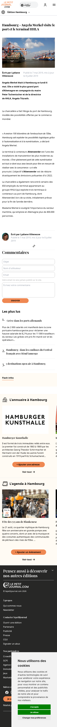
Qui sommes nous (12, 605)
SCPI (5, 660)
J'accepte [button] (34, 707)
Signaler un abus (11, 643)
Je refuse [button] (34, 712)
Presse (6, 635)
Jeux (5, 673)
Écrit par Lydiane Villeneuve (11, 74)
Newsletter (8, 609)
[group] (35, 4)
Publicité (7, 631)
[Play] (34, 4)
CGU (5, 639)
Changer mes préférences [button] (34, 718)
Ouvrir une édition (12, 622)
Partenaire (8, 626)
